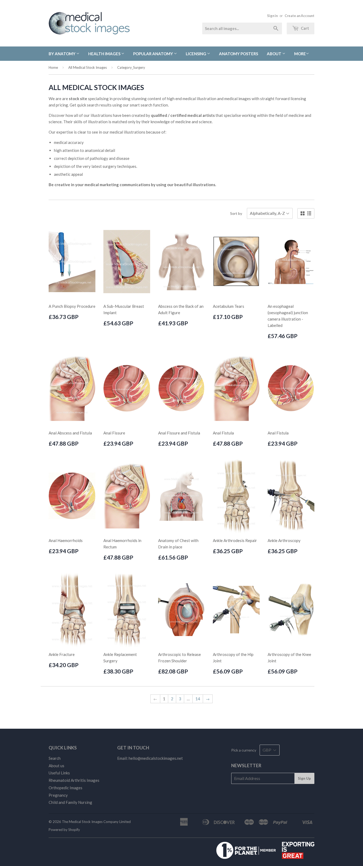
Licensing (196, 53)
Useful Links (59, 772)
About (274, 53)
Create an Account (299, 16)
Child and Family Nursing (70, 802)
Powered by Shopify (64, 829)
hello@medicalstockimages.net (156, 758)
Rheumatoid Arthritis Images (74, 780)
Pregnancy (58, 795)
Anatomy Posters (238, 53)
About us (56, 765)
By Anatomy (62, 53)
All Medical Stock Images (87, 67)
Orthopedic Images (65, 787)
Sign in (272, 16)
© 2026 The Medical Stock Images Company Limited (90, 822)
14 (197, 698)
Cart (304, 28)
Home (53, 67)
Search (55, 758)
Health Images (104, 53)
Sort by (236, 213)
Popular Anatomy (153, 53)
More (300, 53)
